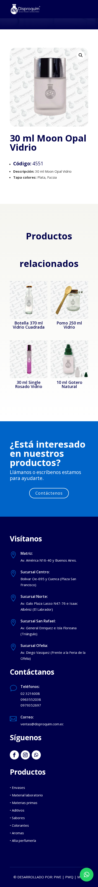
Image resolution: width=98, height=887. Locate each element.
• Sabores (17, 817)
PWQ (69, 877)
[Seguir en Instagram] (25, 754)
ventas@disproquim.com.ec (42, 724)
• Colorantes (19, 825)
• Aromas (17, 833)
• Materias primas (23, 802)
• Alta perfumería (23, 840)
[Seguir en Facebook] (14, 754)
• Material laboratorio (26, 795)
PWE (57, 877)
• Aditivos (17, 810)
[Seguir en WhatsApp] (36, 754)
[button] (81, 55)
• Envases (17, 787)
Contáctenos (49, 493)
